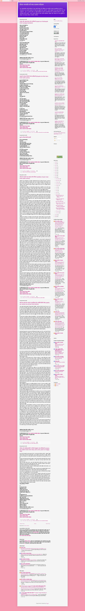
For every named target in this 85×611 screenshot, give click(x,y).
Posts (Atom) (26, 525)
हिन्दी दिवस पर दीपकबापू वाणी (25, 564)
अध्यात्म (24, 443)
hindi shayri (28, 71)
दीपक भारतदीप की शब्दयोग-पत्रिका (59, 300)
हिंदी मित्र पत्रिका (27, 541)
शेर (37, 71)
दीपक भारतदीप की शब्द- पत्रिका (60, 366)
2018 (56, 163)
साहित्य (43, 520)
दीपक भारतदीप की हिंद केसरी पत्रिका (25, 535)
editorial (24, 297)
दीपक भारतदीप (55, 25)
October (57, 182)
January (57, 213)
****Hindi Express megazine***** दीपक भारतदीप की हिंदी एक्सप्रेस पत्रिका (33, 586)
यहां (29, 542)
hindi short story (25, 520)
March (57, 194)
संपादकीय (37, 297)
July (57, 187)
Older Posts (48, 523)
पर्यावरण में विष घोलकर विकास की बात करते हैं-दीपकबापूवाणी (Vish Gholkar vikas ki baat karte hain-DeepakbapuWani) (59, 264)
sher (31, 71)
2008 (56, 216)
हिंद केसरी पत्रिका (36, 532)
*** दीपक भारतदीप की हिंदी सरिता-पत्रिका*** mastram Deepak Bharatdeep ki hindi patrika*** (34, 593)
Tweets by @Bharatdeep (58, 21)
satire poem (30, 520)
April (57, 192)
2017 (56, 165)
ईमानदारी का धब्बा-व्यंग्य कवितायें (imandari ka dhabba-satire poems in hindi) (60, 104)
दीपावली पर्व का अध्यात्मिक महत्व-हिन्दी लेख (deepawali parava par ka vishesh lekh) (60, 95)
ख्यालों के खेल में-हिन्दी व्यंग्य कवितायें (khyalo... (60, 199)
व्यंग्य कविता (28, 172)
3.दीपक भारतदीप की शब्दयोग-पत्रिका (25, 67)
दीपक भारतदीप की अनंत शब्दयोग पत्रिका (60, 236)
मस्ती (36, 71)
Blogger (47, 603)
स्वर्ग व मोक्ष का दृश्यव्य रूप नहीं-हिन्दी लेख (60, 363)
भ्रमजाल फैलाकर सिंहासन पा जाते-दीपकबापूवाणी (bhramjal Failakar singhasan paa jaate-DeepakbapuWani (60, 251)
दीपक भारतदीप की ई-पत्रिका (25, 559)
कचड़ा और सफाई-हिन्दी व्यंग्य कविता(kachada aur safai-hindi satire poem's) (60, 87)
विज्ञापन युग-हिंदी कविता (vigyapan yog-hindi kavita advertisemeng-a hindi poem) (59, 50)
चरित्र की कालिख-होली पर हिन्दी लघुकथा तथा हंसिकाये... (60, 209)
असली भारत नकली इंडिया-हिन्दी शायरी (59, 41)
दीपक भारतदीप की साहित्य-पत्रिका (59, 375)
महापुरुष (29, 443)
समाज (39, 71)
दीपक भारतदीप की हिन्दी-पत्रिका (25, 572)
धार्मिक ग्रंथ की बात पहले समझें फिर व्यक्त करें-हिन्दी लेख (29, 560)
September (58, 184)
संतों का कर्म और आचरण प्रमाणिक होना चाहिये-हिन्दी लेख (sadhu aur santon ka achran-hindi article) (34, 303)
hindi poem (24, 71)
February (57, 211)
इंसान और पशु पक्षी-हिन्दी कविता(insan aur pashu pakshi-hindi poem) (59, 79)
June (57, 189)
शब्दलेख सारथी (23, 547)
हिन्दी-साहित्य (47, 132)
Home (35, 523)
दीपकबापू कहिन (57, 361)
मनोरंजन (34, 71)
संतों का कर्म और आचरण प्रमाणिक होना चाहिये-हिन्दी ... (60, 206)
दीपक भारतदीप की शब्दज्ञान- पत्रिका (59, 261)
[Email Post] (37, 70)
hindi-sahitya (29, 132)
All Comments (58, 140)
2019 (56, 162)
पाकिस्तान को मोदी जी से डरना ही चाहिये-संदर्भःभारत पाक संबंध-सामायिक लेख (31, 554)
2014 (56, 170)
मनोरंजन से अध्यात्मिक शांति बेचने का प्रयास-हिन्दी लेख (59, 367)
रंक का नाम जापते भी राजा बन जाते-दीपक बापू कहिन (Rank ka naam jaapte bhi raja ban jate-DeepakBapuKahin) (60, 290)
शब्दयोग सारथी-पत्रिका (58, 321)
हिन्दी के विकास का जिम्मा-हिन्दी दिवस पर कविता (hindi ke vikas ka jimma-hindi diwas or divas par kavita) (60, 60)
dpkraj (57, 385)
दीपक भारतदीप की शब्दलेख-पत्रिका (26, 553)
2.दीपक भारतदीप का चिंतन (24, 66)
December (58, 178)
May (57, 190)
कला (31, 297)
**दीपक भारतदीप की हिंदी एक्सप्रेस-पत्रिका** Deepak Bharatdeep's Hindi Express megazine (59, 350)
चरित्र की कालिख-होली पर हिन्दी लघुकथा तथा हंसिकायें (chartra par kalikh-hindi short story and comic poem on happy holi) (34, 449)
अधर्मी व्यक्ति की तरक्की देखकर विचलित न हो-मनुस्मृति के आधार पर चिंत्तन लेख (60, 377)
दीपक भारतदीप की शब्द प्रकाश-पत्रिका (32, 4)
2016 (56, 167)
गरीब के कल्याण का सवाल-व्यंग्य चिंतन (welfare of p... (60, 203)
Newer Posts (22, 523)
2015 (56, 169)
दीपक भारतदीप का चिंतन (58, 221)
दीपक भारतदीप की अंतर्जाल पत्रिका (59, 334)
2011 (56, 175)
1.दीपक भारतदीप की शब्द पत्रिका (25, 65)
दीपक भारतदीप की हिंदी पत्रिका (25, 563)
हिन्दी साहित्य (45, 71)
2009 (56, 215)
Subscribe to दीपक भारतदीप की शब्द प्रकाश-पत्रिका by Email (59, 133)
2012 (56, 174)
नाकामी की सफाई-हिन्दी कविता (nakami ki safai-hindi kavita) (59, 113)
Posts (56, 138)
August (57, 185)
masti (33, 132)
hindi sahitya (28, 297)
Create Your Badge (56, 28)
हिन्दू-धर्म (37, 443)
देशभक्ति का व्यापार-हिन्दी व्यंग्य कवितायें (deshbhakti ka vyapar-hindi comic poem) (59, 122)
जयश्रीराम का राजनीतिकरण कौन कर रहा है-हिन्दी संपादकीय (29, 594)
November (58, 180)
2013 (56, 172)
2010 (56, 177)
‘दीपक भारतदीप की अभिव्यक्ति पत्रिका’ (34, 61)
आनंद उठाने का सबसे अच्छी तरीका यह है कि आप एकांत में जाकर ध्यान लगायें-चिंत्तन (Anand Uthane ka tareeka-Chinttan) (60, 314)
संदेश (35, 297)
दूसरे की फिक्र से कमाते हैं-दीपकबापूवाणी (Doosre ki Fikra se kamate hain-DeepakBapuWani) (59, 303)
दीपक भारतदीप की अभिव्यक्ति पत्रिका (26, 579)
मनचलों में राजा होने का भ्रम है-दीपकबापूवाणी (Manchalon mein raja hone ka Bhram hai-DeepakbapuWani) (60, 239)
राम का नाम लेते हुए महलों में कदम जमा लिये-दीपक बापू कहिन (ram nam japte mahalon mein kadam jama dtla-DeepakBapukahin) (59, 276)
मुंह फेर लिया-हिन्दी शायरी (25, 137)
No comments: (33, 70)
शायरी (41, 132)
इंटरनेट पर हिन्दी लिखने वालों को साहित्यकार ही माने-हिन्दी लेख (59, 353)
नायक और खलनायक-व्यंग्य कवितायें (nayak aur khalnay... (60, 196)
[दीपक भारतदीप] (55, 27)
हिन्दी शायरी (41, 71)
